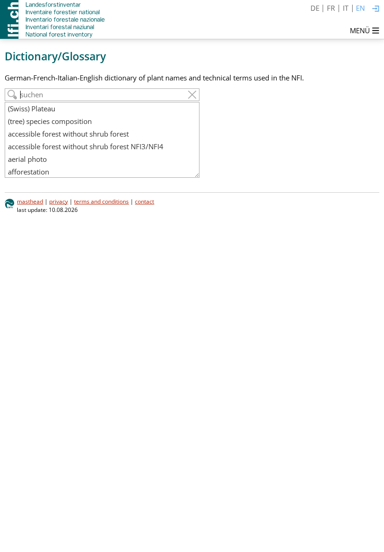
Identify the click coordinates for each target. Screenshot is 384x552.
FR (331, 8)
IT (345, 8)
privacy (58, 201)
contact (144, 201)
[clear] (192, 95)
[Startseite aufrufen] (53, 19)
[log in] (375, 9)
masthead (30, 201)
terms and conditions (101, 201)
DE (314, 8)
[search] (12, 95)
